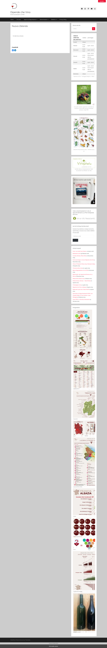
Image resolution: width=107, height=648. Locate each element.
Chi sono (19, 19)
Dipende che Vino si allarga (79, 287)
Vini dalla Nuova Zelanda (18, 36)
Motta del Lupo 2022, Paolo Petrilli (81, 289)
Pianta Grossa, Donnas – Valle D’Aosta (82, 280)
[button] (13, 50)
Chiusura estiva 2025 (78, 268)
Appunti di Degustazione (30, 19)
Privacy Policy (63, 19)
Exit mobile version (53, 646)
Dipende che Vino (20, 12)
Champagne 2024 (77, 285)
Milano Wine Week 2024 (78, 278)
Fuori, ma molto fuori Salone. (80, 251)
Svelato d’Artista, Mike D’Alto (79, 255)
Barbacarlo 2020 (76, 253)
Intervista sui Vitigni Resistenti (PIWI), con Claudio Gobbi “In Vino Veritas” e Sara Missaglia (83, 295)
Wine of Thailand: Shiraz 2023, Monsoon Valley (84, 264)
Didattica (53, 19)
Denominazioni (43, 19)
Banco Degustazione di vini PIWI (80, 270)
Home (12, 19)
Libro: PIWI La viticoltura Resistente (81, 299)
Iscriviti (75, 240)
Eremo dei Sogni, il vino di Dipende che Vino (83, 259)
